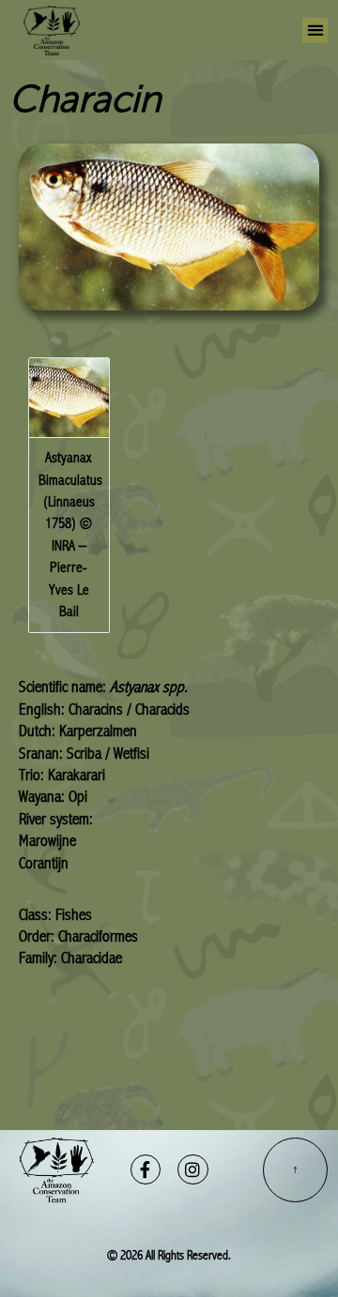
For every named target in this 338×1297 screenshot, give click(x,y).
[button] (315, 30)
